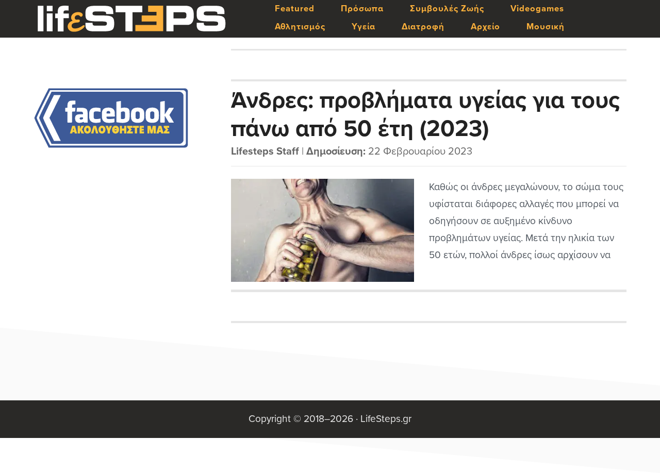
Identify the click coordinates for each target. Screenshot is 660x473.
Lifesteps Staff (265, 151)
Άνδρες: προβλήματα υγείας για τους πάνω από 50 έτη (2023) (425, 114)
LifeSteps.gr (131, 19)
